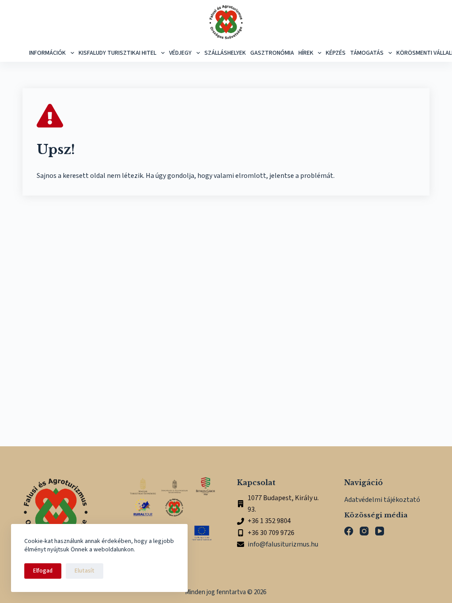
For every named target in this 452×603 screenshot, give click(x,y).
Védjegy (180, 53)
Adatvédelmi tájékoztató (382, 500)
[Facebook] (348, 531)
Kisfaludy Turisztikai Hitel (117, 53)
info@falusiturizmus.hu (283, 544)
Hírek (305, 53)
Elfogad (43, 571)
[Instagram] (364, 531)
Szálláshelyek (225, 53)
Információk (47, 53)
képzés (336, 53)
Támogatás (367, 53)
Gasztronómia (272, 53)
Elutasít (84, 571)
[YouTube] (379, 531)
